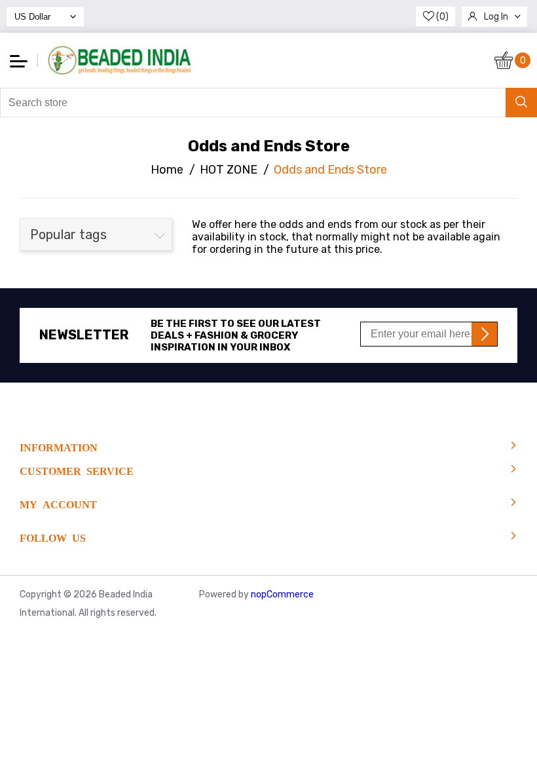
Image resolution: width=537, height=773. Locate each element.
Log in (496, 16)
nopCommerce (282, 594)
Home (167, 169)
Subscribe (484, 334)
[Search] (521, 102)
